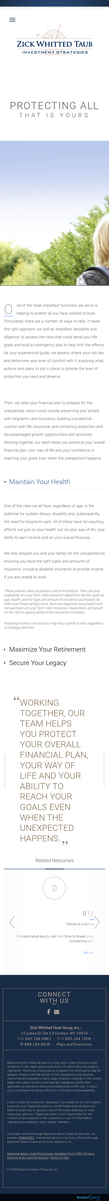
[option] (54, 922)
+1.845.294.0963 (35, 1039)
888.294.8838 (37, 1044)
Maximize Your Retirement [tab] (47, 649)
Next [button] (96, 922)
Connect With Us (54, 997)
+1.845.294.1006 (75, 1039)
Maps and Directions (74, 1044)
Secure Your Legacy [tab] (37, 663)
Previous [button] (13, 922)
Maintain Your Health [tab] (39, 482)
